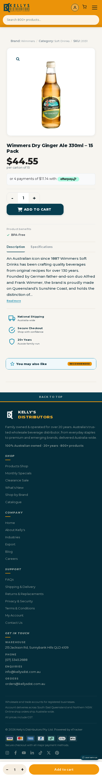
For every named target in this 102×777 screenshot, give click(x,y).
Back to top (51, 397)
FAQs (9, 579)
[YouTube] (24, 753)
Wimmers (28, 41)
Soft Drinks (62, 41)
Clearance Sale (17, 480)
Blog (9, 551)
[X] (49, 753)
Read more (14, 300)
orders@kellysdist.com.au (25, 684)
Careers (11, 558)
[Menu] (94, 7)
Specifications (42, 247)
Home (10, 523)
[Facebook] (16, 753)
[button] (18, 59)
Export (10, 544)
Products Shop (16, 466)
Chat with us (91, 758)
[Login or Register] (75, 7)
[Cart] (84, 7)
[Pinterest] (57, 753)
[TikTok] (40, 753)
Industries (12, 537)
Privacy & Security (19, 601)
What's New (14, 487)
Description (16, 247)
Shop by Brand (16, 495)
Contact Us (13, 622)
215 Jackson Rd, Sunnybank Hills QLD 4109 (37, 647)
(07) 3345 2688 (16, 660)
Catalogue (13, 502)
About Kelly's (15, 530)
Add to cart (37, 209)
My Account (14, 615)
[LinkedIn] (32, 753)
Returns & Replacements (24, 594)
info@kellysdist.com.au (23, 672)
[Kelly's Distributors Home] (16, 7)
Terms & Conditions (20, 608)
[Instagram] (7, 753)
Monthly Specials (18, 473)
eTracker (77, 729)
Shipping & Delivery (20, 587)
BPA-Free (18, 235)
